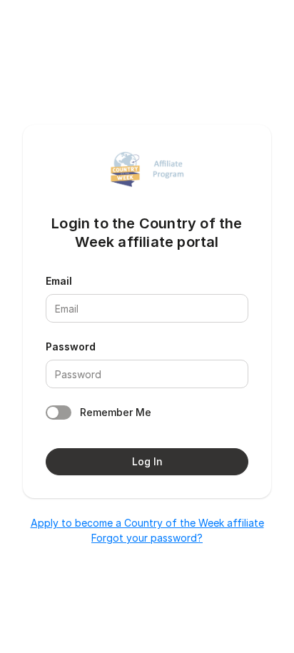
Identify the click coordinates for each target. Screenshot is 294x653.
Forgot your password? (147, 538)
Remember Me (115, 412)
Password (71, 346)
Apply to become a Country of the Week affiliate (147, 523)
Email (59, 281)
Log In (147, 461)
